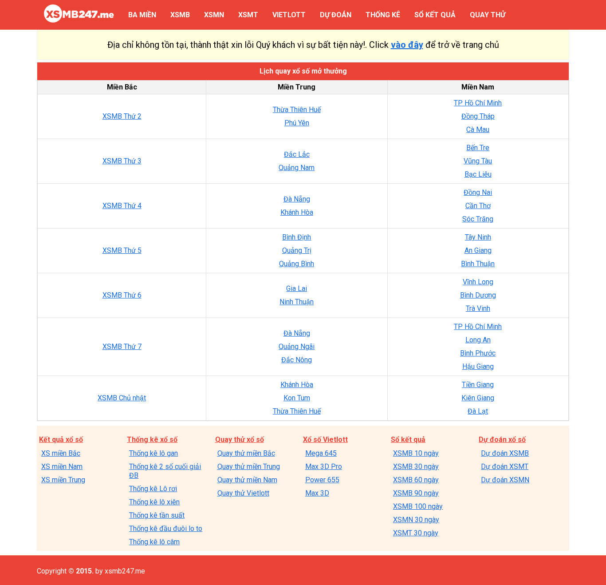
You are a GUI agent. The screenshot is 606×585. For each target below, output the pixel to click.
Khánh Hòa (296, 212)
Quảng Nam (297, 167)
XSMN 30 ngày (416, 519)
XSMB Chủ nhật (122, 398)
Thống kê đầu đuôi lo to (165, 528)
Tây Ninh (478, 237)
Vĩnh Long (478, 282)
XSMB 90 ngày (416, 493)
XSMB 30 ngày (416, 466)
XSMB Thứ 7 (122, 346)
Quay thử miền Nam (247, 480)
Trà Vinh (478, 308)
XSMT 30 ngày (415, 533)
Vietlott (289, 15)
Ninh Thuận (296, 302)
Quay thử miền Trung (248, 466)
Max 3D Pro (323, 466)
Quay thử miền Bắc (246, 453)
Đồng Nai (478, 192)
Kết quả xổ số (61, 439)
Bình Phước (478, 353)
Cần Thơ (478, 205)
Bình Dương (478, 295)
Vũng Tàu (478, 161)
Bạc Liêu (478, 174)
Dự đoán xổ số (502, 439)
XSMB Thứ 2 (122, 116)
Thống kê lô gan (153, 453)
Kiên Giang (477, 398)
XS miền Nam (62, 466)
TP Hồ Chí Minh (478, 103)
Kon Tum (296, 398)
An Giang (478, 250)
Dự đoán (335, 15)
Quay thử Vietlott (243, 493)
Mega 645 (321, 453)
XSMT (248, 15)
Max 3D (317, 493)
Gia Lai (296, 288)
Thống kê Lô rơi (153, 488)
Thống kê (383, 15)
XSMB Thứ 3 (122, 161)
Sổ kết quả (435, 15)
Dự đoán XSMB (505, 453)
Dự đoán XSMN (505, 480)
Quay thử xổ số (239, 439)
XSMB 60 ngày (416, 480)
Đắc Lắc (297, 154)
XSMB (180, 15)
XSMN (214, 15)
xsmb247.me (125, 571)
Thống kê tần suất (157, 515)
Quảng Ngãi (297, 346)
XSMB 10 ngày (416, 453)
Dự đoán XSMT (504, 466)
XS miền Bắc (60, 453)
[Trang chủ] (79, 20)
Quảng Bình (296, 264)
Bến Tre (477, 147)
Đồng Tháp (478, 116)
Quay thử (487, 15)
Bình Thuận (478, 264)
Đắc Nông (296, 360)
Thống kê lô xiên (154, 502)
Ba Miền (142, 15)
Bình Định (296, 237)
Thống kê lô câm (154, 542)
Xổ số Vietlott (325, 439)
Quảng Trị (296, 250)
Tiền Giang (478, 384)
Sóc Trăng (477, 219)
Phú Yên (296, 123)
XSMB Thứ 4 (122, 205)
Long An (478, 340)
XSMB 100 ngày (418, 506)
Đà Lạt (478, 411)
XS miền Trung (63, 480)
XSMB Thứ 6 (122, 295)
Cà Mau (477, 129)
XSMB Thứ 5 (122, 250)
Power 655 (322, 480)
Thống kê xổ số (152, 439)
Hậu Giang (478, 366)
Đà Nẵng (296, 199)
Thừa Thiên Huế (297, 109)
